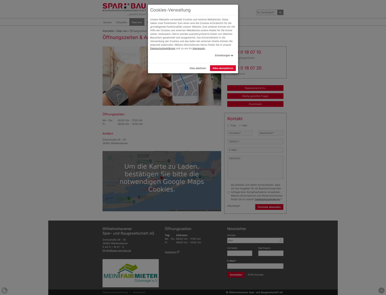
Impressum (199, 48)
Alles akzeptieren (223, 68)
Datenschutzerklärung (162, 48)
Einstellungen (223, 55)
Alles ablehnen (198, 68)
